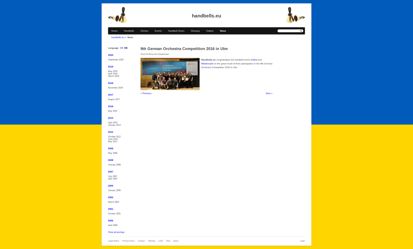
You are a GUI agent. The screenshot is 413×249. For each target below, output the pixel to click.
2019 (110, 66)
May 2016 (112, 111)
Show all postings (116, 232)
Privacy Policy (128, 241)
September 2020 (115, 59)
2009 (110, 148)
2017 (110, 94)
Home (114, 31)
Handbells (129, 31)
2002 (110, 197)
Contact (141, 241)
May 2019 (112, 71)
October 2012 (114, 136)
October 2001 (114, 213)
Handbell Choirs (176, 31)
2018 (110, 83)
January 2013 (114, 125)
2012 (110, 132)
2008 (110, 160)
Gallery (210, 31)
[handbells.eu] (117, 22)
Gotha (254, 59)
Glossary (195, 31)
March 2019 (113, 76)
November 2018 (115, 87)
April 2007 (112, 179)
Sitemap (151, 241)
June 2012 (113, 139)
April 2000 (112, 225)
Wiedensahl (207, 63)
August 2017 (114, 99)
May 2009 (112, 153)
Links (160, 241)
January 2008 (114, 164)
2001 (110, 209)
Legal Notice (113, 241)
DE (121, 48)
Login (302, 241)
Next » (269, 93)
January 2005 (114, 190)
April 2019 (112, 73)
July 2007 (112, 176)
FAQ (168, 241)
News (223, 31)
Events (158, 31)
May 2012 (112, 141)
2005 (110, 185)
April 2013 (112, 122)
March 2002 (113, 202)
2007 (110, 171)
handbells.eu (117, 37)
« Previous (146, 93)
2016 (110, 106)
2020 (110, 55)
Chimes (144, 31)
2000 (110, 220)
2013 (110, 118)
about (175, 241)
